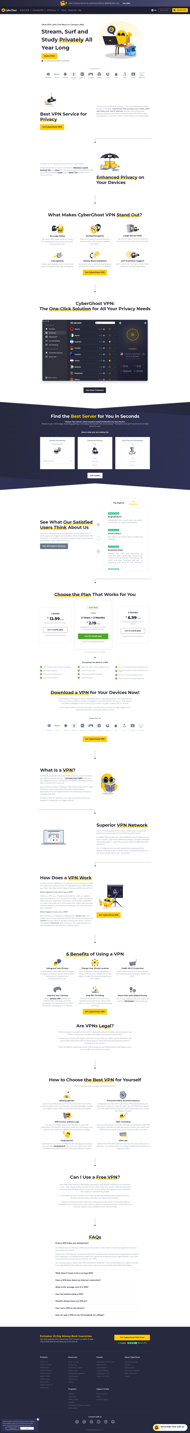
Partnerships (72, 1408)
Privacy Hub (72, 1365)
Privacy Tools (72, 1370)
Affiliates (71, 1394)
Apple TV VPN (45, 1376)
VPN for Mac (44, 1368)
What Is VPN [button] (24, 10)
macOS (85, 168)
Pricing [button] (64, 10)
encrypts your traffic (74, 778)
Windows (77, 168)
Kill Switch (129, 1001)
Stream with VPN (102, 1376)
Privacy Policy (129, 1368)
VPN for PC (44, 1362)
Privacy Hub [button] (72, 10)
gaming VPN (55, 998)
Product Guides (101, 1394)
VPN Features (73, 1376)
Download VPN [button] (38, 10)
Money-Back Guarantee (76, 1373)
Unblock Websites (102, 1370)
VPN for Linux (45, 1379)
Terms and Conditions (132, 1370)
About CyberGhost (131, 1362)
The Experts (118, 503)
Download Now (101, 1368)
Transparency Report (75, 1368)
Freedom (71, 1402)
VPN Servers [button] (51, 10)
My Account (164, 10)
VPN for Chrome (46, 1365)
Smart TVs (73, 172)
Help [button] (79, 10)
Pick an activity (49, 461)
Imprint (127, 1376)
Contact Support (102, 1399)
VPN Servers (72, 1379)
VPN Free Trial (101, 1365)
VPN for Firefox (45, 1373)
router (60, 172)
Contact (127, 1365)
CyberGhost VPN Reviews (105, 1362)
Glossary (71, 1382)
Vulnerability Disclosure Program (79, 1405)
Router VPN (44, 1382)
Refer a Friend (73, 1399)
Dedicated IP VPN (102, 1373)
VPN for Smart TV (46, 1385)
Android (43, 170)
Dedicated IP (59, 1146)
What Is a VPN (73, 1362)
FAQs (98, 1397)
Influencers (72, 1397)
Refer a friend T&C (131, 1373)
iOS (49, 170)
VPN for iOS (44, 1388)
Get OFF (181, 10)
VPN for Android (45, 1370)
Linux (57, 170)
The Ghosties (133, 502)
